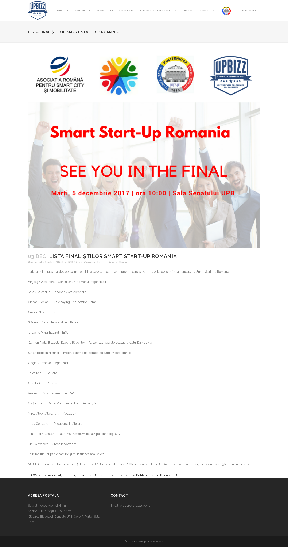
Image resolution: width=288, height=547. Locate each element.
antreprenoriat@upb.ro (135, 505)
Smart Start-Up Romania (95, 475)
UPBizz (181, 475)
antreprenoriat (50, 475)
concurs (69, 475)
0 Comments (90, 262)
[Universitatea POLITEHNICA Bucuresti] (226, 10)
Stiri (59, 262)
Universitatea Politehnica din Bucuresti (145, 475)
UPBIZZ (72, 262)
